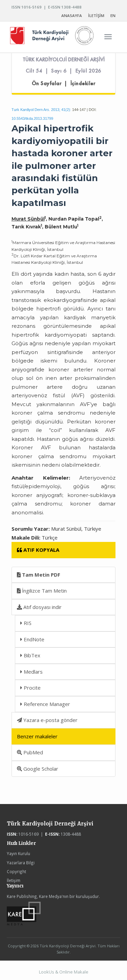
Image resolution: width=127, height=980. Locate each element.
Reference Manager (46, 704)
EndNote (33, 639)
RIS (26, 623)
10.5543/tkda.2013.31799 (32, 118)
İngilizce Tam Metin (44, 590)
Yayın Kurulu (18, 853)
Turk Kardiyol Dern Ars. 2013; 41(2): (41, 110)
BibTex (31, 655)
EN (112, 15)
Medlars (32, 671)
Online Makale (73, 972)
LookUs (46, 972)
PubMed (32, 752)
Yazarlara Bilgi (21, 862)
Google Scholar (40, 768)
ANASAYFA (71, 15)
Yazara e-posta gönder (50, 720)
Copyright (16, 871)
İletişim (13, 880)
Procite (31, 687)
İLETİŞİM (96, 15)
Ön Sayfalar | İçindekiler (64, 83)
